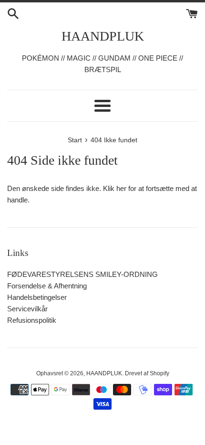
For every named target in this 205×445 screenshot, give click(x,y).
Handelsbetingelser (37, 297)
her (121, 188)
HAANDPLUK (103, 36)
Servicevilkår (27, 309)
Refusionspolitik (31, 320)
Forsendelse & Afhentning (47, 286)
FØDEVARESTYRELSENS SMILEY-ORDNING (82, 274)
